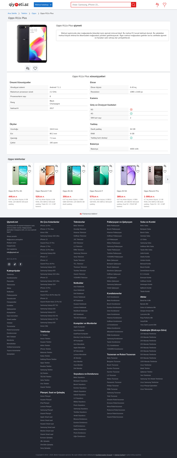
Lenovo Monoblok (80, 354)
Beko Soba (144, 226)
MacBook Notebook (80, 311)
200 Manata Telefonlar (148, 341)
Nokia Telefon (45, 356)
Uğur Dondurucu (79, 436)
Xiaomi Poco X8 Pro (47, 264)
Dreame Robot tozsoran (115, 400)
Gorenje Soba (145, 236)
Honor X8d (44, 326)
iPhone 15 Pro (45, 288)
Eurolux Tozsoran (113, 368)
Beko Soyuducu (79, 377)
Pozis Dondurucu (80, 433)
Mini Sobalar (11, 337)
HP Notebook (78, 300)
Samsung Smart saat (47, 427)
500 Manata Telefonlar (148, 354)
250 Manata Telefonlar (148, 344)
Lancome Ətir (145, 314)
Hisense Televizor (80, 232)
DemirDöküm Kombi (147, 271)
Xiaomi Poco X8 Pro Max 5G (50, 295)
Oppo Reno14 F (96, 191)
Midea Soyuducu (80, 402)
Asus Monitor (78, 365)
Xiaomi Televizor (79, 274)
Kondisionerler (12, 278)
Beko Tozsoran (112, 358)
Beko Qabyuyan (112, 260)
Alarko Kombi (145, 257)
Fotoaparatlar (11, 302)
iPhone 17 (44, 257)
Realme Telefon (45, 366)
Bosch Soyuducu (80, 384)
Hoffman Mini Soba (147, 246)
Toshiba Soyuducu (80, 412)
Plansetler (10, 281)
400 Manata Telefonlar (148, 351)
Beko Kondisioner (113, 300)
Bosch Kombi (145, 267)
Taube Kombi (145, 291)
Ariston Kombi (145, 260)
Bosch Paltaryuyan (113, 229)
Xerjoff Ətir (144, 321)
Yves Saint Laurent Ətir (148, 325)
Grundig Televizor (80, 229)
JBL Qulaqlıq (44, 441)
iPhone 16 (44, 298)
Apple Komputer (79, 327)
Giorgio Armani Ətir (147, 311)
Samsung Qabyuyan (114, 284)
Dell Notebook (79, 293)
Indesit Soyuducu (80, 395)
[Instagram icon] (9, 264)
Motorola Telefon (46, 352)
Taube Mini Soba (146, 250)
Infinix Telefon (45, 345)
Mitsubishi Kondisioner (115, 332)
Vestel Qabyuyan (113, 288)
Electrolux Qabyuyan (114, 271)
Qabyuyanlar (11, 309)
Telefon (24, 13)
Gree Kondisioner (113, 311)
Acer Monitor (78, 361)
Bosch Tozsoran (112, 365)
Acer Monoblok (79, 344)
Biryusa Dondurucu (80, 419)
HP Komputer (78, 341)
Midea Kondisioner (113, 328)
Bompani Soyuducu (80, 381)
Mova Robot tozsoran (114, 406)
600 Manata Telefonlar (148, 358)
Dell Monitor (78, 368)
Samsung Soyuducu (81, 409)
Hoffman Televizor (80, 236)
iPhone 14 (44, 260)
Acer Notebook (79, 287)
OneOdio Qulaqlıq (46, 445)
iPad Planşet (44, 403)
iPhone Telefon (45, 349)
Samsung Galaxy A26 (47, 309)
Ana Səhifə (12, 13)
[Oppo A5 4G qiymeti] (74, 176)
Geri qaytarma (12, 249)
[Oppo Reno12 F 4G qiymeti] (47, 176)
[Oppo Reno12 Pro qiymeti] (155, 176)
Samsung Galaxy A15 (47, 312)
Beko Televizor (79, 226)
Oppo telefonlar (16, 159)
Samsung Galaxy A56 (47, 253)
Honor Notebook (79, 297)
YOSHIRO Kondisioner (115, 349)
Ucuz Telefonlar (145, 365)
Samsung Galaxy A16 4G (49, 316)
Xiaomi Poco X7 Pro (47, 243)
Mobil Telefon (145, 368)
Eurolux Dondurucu (80, 422)
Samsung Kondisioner (115, 339)
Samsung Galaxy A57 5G (49, 305)
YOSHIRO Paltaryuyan (115, 257)
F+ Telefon (44, 335)
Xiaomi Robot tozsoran (115, 417)
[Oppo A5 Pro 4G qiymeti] (20, 176)
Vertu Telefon (44, 380)
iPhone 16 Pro (45, 226)
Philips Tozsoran (113, 386)
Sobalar (9, 323)
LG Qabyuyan (112, 278)
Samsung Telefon (46, 370)
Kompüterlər (11, 312)
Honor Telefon (45, 339)
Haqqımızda (11, 246)
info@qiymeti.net (13, 252)
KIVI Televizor (78, 243)
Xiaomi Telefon (45, 387)
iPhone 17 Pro (45, 246)
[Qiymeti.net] (19, 6)
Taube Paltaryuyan (113, 250)
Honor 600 (44, 291)
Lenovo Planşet (45, 406)
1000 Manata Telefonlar (148, 361)
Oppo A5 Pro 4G (15, 191)
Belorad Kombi (145, 264)
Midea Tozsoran (112, 379)
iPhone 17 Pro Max (47, 229)
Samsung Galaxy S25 (48, 267)
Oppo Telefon (45, 363)
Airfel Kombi (144, 253)
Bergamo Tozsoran (113, 361)
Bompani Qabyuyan (114, 264)
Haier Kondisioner (113, 314)
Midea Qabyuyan (113, 281)
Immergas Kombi (146, 284)
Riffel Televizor (79, 250)
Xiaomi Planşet (45, 413)
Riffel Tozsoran (112, 389)
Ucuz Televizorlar (146, 389)
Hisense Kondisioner (114, 318)
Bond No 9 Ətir (145, 300)
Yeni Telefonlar (145, 375)
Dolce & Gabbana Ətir (148, 307)
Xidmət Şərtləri (120, 455)
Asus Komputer (79, 330)
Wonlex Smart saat (47, 431)
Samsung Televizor (80, 253)
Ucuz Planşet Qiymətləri (148, 386)
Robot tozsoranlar (13, 330)
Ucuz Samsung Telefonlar (149, 382)
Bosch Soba (144, 232)
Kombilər (10, 305)
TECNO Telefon (45, 377)
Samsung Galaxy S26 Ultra (49, 236)
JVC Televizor (78, 239)
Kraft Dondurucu (79, 426)
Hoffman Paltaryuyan (114, 236)
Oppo (34, 13)
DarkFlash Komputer (81, 334)
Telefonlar (10, 274)
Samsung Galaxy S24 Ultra (49, 274)
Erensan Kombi (145, 278)
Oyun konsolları (12, 316)
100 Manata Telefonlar (148, 334)
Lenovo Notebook (80, 307)
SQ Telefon (44, 373)
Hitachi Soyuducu (80, 391)
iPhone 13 (44, 239)
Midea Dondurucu (80, 429)
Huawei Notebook (80, 304)
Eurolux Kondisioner (114, 307)
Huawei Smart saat (47, 424)
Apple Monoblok (79, 348)
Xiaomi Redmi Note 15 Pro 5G (51, 302)
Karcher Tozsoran (113, 372)
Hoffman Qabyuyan (114, 274)
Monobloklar (11, 344)
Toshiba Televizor (80, 271)
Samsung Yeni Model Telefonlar (151, 379)
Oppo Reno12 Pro (151, 191)
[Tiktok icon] (15, 264)
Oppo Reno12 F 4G (44, 191)
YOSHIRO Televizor (80, 278)
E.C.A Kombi (144, 274)
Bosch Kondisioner (113, 304)
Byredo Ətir (144, 304)
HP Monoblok (78, 351)
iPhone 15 (44, 278)
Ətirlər (9, 288)
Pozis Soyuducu (79, 405)
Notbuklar (10, 292)
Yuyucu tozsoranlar (13, 350)
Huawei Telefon (45, 342)
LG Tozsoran (111, 375)
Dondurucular (12, 333)
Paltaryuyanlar (12, 295)
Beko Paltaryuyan (113, 226)
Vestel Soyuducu (79, 415)
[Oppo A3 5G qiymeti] (128, 176)
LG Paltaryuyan (112, 239)
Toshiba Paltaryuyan (114, 253)
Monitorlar (10, 340)
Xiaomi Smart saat (46, 434)
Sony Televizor (79, 257)
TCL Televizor (78, 264)
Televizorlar (11, 285)
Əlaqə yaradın (12, 236)
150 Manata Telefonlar (148, 337)
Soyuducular (11, 298)
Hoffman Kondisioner (114, 321)
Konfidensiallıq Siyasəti (104, 455)
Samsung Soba (145, 243)
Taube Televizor (79, 260)
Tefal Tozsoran (112, 396)
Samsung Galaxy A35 (47, 323)
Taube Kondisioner (113, 342)
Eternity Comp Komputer (82, 337)
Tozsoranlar (11, 326)
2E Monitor (77, 358)
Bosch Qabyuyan (113, 267)
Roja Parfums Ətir (146, 318)
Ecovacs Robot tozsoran (115, 403)
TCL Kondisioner (113, 345)
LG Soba (143, 239)
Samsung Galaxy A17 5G (49, 319)
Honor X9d (44, 232)
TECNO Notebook (80, 318)
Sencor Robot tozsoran (115, 413)
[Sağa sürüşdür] (167, 179)
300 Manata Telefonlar (148, 348)
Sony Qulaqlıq (45, 448)
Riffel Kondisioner (113, 335)
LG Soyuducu (78, 398)
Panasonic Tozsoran (114, 382)
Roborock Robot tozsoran (116, 410)
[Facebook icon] (20, 264)
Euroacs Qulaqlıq (46, 438)
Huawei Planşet (45, 400)
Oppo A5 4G (68, 191)
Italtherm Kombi (145, 288)
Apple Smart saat (46, 417)
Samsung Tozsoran (114, 393)
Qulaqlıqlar (11, 354)
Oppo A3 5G (122, 191)
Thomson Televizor (80, 267)
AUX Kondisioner (113, 297)
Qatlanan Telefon (146, 372)
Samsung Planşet (46, 410)
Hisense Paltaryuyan (114, 232)
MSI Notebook (79, 314)
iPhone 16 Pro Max (47, 250)
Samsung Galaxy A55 (47, 271)
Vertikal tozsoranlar (13, 347)
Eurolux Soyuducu (80, 388)
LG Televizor (78, 246)
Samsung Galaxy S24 (48, 284)
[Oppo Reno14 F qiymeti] (101, 176)
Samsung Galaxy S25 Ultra (49, 281)
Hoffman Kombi (145, 281)
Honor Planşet (45, 396)
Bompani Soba (145, 229)
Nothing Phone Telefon (48, 359)
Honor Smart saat (46, 420)
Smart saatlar (11, 319)
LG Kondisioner (112, 325)
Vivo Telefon (44, 384)
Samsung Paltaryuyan (115, 246)
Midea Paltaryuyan (113, 243)
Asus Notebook (79, 290)
